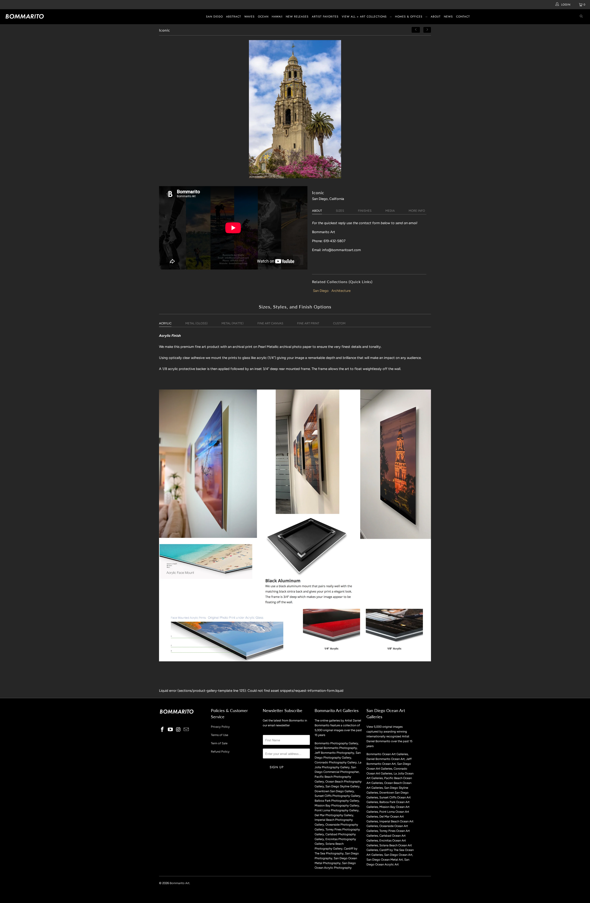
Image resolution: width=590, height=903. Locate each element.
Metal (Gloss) (196, 323)
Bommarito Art (179, 883)
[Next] (427, 30)
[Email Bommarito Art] (186, 730)
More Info (417, 210)
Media (390, 210)
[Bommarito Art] (49, 16)
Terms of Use (219, 735)
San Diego (214, 17)
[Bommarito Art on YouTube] (170, 730)
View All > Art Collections (364, 17)
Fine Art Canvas (270, 323)
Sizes (340, 210)
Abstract (233, 17)
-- (391, 17)
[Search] (581, 16)
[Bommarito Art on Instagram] (178, 730)
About (436, 17)
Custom (339, 323)
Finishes (365, 210)
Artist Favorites (325, 17)
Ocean (263, 17)
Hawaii (277, 17)
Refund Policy (220, 751)
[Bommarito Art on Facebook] (162, 730)
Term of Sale (219, 743)
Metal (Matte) (232, 323)
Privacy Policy (220, 726)
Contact (463, 17)
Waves (249, 17)
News (448, 17)
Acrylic (165, 323)
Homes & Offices (408, 17)
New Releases (297, 17)
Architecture (341, 291)
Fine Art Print (308, 323)
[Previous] (416, 30)
